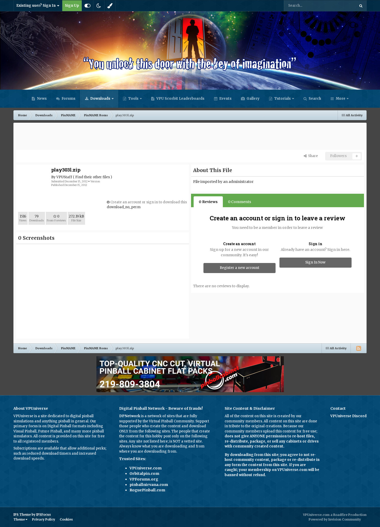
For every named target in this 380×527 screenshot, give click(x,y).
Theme (19, 519)
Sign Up (72, 5)
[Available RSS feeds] (359, 348)
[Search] (360, 5)
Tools (133, 98)
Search (314, 98)
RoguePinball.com (147, 490)
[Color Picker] (109, 5)
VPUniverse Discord (348, 416)
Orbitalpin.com (144, 473)
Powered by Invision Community (335, 519)
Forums (68, 98)
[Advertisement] (190, 137)
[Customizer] (87, 5)
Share (312, 156)
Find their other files (92, 177)
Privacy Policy (43, 519)
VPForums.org (144, 479)
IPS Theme (22, 514)
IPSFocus (43, 514)
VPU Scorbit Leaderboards (180, 98)
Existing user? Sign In (36, 5)
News (41, 98)
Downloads (99, 98)
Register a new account (239, 268)
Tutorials (282, 98)
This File (341, 5)
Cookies (66, 519)
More (340, 98)
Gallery (253, 98)
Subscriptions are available (36, 448)
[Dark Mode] (98, 5)
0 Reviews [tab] (208, 201)
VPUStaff (64, 177)
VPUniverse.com (146, 468)
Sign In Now (315, 262)
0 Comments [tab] (239, 201)
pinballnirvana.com (149, 484)
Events (225, 98)
